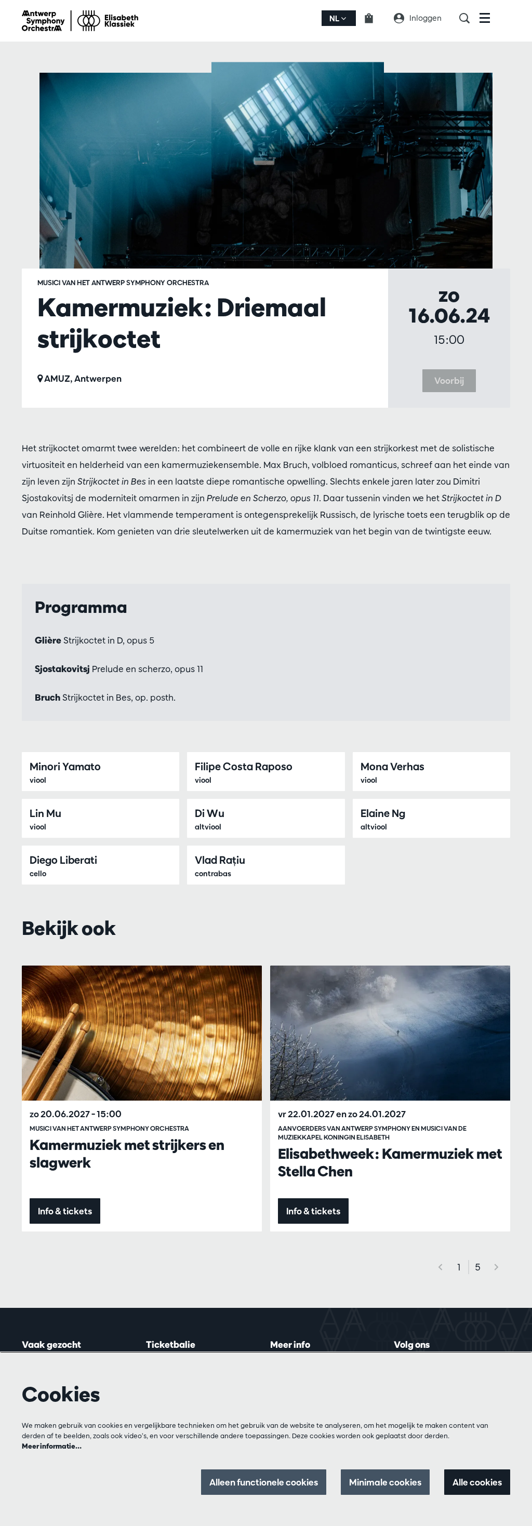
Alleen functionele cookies (263, 1482)
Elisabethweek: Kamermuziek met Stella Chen (390, 1162)
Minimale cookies (385, 1482)
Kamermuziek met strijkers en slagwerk (127, 1153)
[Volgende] (497, 1267)
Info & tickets (65, 1211)
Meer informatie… (52, 1446)
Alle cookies (477, 1482)
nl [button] (335, 18)
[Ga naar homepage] (80, 20)
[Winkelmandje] (375, 18)
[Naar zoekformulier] (469, 18)
